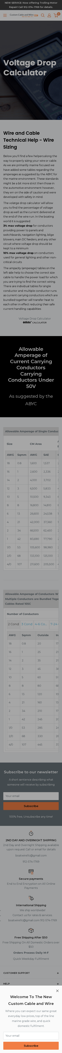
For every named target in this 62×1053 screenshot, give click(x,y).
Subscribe (31, 1045)
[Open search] (43, 15)
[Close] (57, 990)
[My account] (49, 15)
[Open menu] (5, 15)
